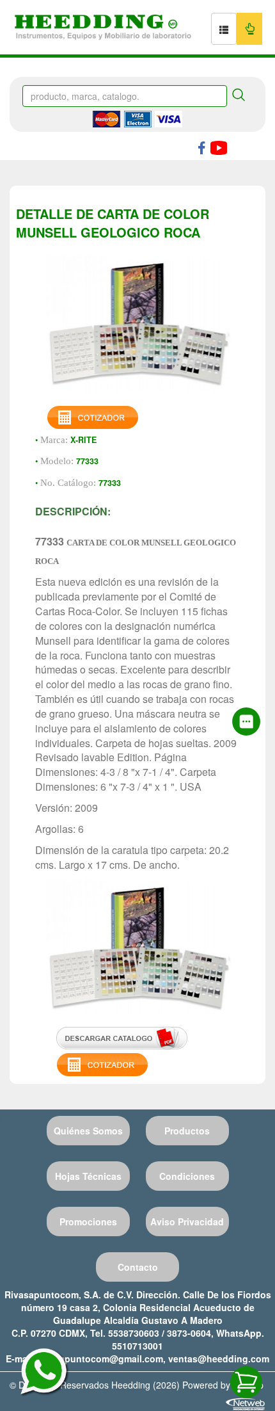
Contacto (138, 1267)
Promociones (88, 1221)
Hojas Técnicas (88, 1176)
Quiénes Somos (88, 1130)
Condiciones (187, 1176)
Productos (187, 1130)
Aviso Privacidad (187, 1221)
